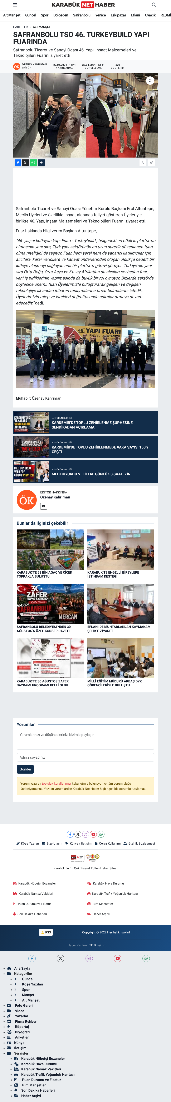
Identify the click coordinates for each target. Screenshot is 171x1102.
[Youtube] (93, 834)
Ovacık (150, 15)
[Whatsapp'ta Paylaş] (33, 162)
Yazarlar (21, 1016)
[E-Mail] (43, 506)
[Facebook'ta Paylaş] (18, 162)
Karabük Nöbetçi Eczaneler (37, 883)
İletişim (20, 1048)
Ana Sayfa (22, 968)
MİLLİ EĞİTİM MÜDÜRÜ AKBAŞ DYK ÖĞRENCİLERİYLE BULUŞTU (114, 683)
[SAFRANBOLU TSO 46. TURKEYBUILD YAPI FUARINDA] (85, 115)
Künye (19, 1043)
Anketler (21, 1037)
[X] (77, 834)
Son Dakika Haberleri (32, 914)
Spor (44, 15)
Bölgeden (60, 15)
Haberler (20, 27)
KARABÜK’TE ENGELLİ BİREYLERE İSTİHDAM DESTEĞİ (113, 574)
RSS (47, 932)
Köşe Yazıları (30, 843)
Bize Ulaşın (54, 843)
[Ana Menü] (15, 5)
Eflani (135, 15)
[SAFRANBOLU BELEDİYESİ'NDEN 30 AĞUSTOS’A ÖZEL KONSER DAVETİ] (50, 603)
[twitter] (60, 958)
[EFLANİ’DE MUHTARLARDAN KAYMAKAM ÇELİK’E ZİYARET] (121, 603)
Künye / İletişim (80, 843)
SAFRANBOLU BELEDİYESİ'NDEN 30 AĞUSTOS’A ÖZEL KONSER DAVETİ (44, 629)
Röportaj (21, 1027)
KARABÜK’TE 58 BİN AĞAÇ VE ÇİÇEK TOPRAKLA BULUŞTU (44, 574)
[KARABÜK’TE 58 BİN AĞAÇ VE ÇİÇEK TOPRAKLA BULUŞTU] (50, 549)
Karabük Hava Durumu (108, 883)
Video (19, 1011)
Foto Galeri (23, 1005)
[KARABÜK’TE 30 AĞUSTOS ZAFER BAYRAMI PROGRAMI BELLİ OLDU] (50, 658)
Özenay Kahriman (55, 497)
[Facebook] (70, 834)
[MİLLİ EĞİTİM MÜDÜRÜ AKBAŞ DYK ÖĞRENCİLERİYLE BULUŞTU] (121, 658)
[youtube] (117, 958)
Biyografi (22, 1032)
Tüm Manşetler (102, 904)
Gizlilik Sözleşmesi (141, 843)
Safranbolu (81, 15)
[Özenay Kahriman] (27, 500)
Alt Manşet (11, 15)
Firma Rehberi (26, 1021)
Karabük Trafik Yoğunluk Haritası (115, 894)
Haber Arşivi (101, 914)
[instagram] (89, 958)
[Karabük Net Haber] (84, 4)
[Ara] (154, 5)
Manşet (27, 995)
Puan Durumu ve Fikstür (34, 904)
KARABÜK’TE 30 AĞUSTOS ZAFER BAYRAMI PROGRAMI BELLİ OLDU (43, 683)
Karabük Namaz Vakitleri (36, 894)
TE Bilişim (96, 945)
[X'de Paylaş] (25, 162)
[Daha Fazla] (41, 162)
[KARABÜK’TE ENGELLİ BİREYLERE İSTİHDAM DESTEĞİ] (121, 549)
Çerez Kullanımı (110, 843)
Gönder (25, 769)
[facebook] (32, 958)
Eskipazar (118, 15)
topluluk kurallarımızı (57, 783)
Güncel (30, 15)
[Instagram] (85, 834)
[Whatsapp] (101, 834)
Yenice (100, 15)
